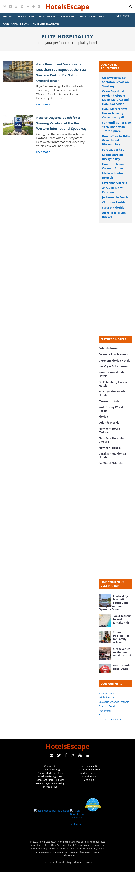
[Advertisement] (115, 279)
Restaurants (46, 16)
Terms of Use (50, 786)
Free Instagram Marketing (50, 783)
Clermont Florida (114, 202)
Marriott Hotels (109, 401)
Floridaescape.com (89, 772)
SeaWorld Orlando (111, 463)
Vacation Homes (107, 693)
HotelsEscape (67, 6)
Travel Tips (66, 16)
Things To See (25, 16)
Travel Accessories (91, 16)
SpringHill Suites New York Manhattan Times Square (117, 127)
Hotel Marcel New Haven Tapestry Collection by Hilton (115, 113)
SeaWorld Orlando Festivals (114, 701)
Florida (103, 416)
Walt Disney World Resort (111, 408)
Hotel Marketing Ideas (50, 776)
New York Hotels (110, 448)
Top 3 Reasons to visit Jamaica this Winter (115, 621)
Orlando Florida (109, 422)
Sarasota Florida (113, 207)
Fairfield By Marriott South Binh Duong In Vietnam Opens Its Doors (113, 602)
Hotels (8, 16)
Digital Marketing (50, 769)
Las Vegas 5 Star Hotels (114, 366)
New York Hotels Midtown (110, 430)
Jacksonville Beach (115, 197)
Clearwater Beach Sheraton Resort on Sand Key (115, 82)
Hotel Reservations (46, 23)
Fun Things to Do (89, 766)
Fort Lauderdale (113, 149)
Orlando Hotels (109, 348)
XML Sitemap (89, 776)
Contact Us (50, 766)
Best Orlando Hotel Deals (121, 667)
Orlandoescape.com (89, 769)
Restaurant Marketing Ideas (50, 779)
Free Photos (105, 710)
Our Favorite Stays (16, 23)
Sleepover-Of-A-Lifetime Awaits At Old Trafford (115, 654)
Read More (43, 104)
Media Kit (88, 779)
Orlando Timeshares (110, 719)
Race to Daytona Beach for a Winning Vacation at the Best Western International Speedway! (61, 123)
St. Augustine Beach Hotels (112, 393)
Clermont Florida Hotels (114, 360)
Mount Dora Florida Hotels (112, 374)
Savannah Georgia (114, 183)
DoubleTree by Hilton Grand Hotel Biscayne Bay (117, 140)
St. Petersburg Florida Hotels (113, 383)
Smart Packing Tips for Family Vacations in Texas (114, 637)
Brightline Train (107, 697)
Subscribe (126, 16)
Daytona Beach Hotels (113, 354)
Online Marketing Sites (50, 772)
